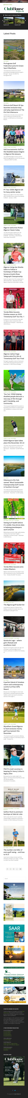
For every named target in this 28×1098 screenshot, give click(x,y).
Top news (16, 520)
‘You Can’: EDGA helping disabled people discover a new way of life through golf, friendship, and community (14, 399)
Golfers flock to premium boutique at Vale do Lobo (13, 812)
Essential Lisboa (7, 1033)
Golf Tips (11, 520)
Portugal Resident (7, 1048)
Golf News (6, 61)
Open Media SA (17, 1094)
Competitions (7, 147)
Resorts (6, 809)
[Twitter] (15, 1090)
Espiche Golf (6, 25)
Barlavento (6, 1050)
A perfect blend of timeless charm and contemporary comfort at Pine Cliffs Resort (14, 685)
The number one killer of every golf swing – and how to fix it (14, 852)
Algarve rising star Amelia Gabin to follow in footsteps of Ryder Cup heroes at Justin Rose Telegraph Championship (13, 272)
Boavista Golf (18, 25)
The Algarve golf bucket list (14, 604)
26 (20, 869)
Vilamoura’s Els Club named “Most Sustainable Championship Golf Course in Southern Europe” (14, 483)
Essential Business (8, 1036)
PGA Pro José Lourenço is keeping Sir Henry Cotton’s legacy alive (14, 771)
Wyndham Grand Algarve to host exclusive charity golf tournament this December (13, 730)
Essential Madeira (7, 1034)
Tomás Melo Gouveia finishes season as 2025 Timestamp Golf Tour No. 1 (14, 314)
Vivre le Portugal (7, 1039)
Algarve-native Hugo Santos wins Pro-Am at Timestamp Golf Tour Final (14, 356)
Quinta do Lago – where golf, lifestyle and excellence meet (13, 642)
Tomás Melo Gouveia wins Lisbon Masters (13, 567)
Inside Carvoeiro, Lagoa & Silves (10, 1043)
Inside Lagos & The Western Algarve (11, 1044)
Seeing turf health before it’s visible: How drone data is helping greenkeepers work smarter (14, 526)
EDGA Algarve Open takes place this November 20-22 (14, 441)
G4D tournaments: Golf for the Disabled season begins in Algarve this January (14, 151)
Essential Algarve (7, 1032)
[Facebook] (13, 1090)
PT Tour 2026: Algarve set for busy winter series (13, 190)
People (10, 766)
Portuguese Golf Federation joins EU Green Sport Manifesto (13, 65)
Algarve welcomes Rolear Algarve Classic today (13, 228)
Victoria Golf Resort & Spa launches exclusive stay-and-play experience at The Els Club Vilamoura (14, 109)
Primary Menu (8, 4)
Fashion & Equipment (9, 638)
